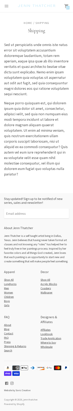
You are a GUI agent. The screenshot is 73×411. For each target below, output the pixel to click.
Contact (8, 333)
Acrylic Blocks (49, 284)
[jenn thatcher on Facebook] (6, 383)
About (7, 325)
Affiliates (45, 330)
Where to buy (48, 342)
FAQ (6, 337)
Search (8, 350)
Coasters (46, 288)
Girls (6, 305)
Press (7, 342)
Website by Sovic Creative (17, 390)
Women (8, 292)
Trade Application (51, 338)
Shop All (9, 280)
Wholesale (47, 347)
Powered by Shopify (14, 404)
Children (9, 297)
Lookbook (47, 334)
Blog (6, 329)
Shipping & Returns (15, 346)
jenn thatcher (30, 399)
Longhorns (10, 284)
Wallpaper (47, 292)
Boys (7, 301)
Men (6, 288)
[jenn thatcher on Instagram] (12, 383)
